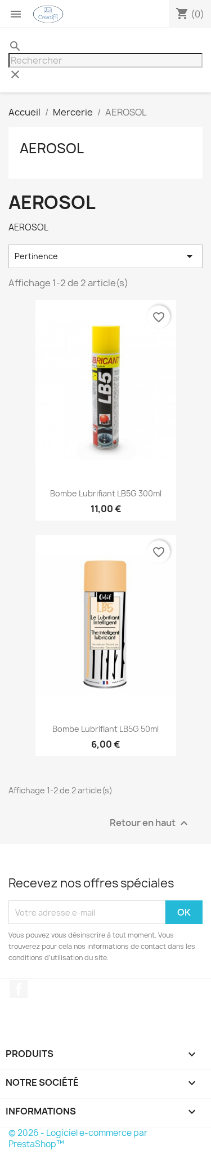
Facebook (19, 989)
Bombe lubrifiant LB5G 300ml (105, 493)
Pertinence (105, 256)
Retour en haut (150, 823)
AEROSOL (52, 148)
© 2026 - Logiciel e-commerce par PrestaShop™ (77, 1138)
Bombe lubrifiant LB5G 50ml (105, 728)
